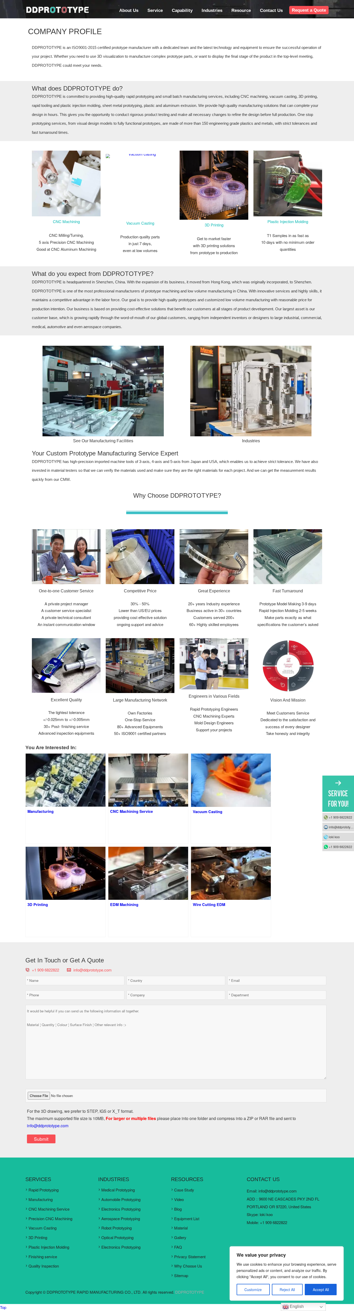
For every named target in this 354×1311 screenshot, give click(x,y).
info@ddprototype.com (92, 970)
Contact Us (271, 10)
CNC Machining (66, 221)
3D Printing (214, 224)
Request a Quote (309, 10)
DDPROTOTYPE (189, 1292)
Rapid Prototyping (44, 1189)
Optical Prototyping (117, 1237)
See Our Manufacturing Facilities (103, 441)
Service (155, 10)
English (296, 1306)
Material (181, 1228)
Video (179, 1199)
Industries (212, 10)
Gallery (180, 1237)
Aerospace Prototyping (120, 1218)
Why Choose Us (188, 1266)
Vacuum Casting (140, 223)
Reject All (287, 1289)
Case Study (184, 1189)
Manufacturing (41, 1199)
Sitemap (181, 1275)
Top (3, 1307)
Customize (253, 1289)
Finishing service (43, 1256)
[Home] (57, 12)
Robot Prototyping (116, 1228)
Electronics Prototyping (120, 1209)
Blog (178, 1209)
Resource (241, 10)
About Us (128, 10)
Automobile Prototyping (120, 1199)
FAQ (178, 1247)
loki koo (266, 1214)
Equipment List (186, 1218)
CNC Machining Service (49, 1209)
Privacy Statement (190, 1256)
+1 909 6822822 (340, 817)
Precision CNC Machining (50, 1218)
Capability (182, 10)
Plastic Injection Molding (287, 221)
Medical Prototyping (118, 1189)
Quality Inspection (44, 1266)
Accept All (321, 1289)
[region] (287, 1273)
